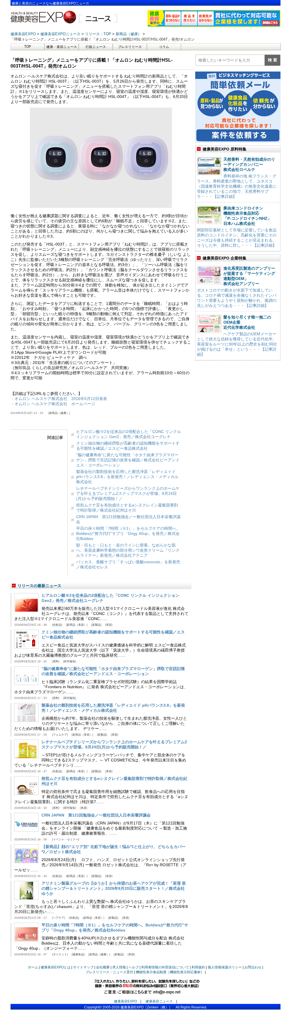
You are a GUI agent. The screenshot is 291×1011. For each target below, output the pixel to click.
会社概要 (103, 967)
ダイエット (60, 954)
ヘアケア (58, 917)
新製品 (96, 624)
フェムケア (60, 734)
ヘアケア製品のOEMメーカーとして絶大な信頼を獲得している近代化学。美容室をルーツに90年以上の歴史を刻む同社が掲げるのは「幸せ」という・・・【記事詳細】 (237, 344)
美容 (109, 624)
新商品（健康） (59, 413)
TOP (27, 47)
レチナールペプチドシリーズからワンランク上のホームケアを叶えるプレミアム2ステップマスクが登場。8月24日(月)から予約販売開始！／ (128, 493)
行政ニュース (96, 47)
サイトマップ (83, 967)
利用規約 (198, 967)
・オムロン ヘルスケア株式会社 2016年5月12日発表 (59, 398)
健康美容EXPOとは (55, 967)
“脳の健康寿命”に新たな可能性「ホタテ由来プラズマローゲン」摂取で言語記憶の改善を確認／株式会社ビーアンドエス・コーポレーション (128, 460)
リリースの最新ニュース (39, 585)
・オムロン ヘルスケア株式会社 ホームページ (53, 403)
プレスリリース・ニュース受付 (109, 972)
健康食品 (78, 954)
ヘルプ (133, 967)
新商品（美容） (77, 624)
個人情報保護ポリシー (225, 967)
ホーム (33, 967)
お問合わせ (252, 967)
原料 (56, 661)
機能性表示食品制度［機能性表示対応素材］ (170, 972)
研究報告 (69, 661)
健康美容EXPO (125, 1001)
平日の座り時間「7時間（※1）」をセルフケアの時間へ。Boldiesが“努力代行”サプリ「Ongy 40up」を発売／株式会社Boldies (128, 533)
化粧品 (57, 624)
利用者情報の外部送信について (165, 967)
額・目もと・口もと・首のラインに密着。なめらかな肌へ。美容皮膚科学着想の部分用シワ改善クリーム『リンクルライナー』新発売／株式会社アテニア (128, 550)
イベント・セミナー (65, 839)
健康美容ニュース (159, 1001)
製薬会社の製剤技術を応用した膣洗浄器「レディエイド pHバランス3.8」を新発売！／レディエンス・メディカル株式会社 (127, 476)
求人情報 (119, 967)
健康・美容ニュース (61, 47)
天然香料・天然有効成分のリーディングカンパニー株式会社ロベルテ (249, 164)
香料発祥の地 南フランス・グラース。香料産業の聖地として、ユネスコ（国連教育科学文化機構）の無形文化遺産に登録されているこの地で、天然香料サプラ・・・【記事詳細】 (237, 186)
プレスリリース (130, 47)
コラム (164, 47)
